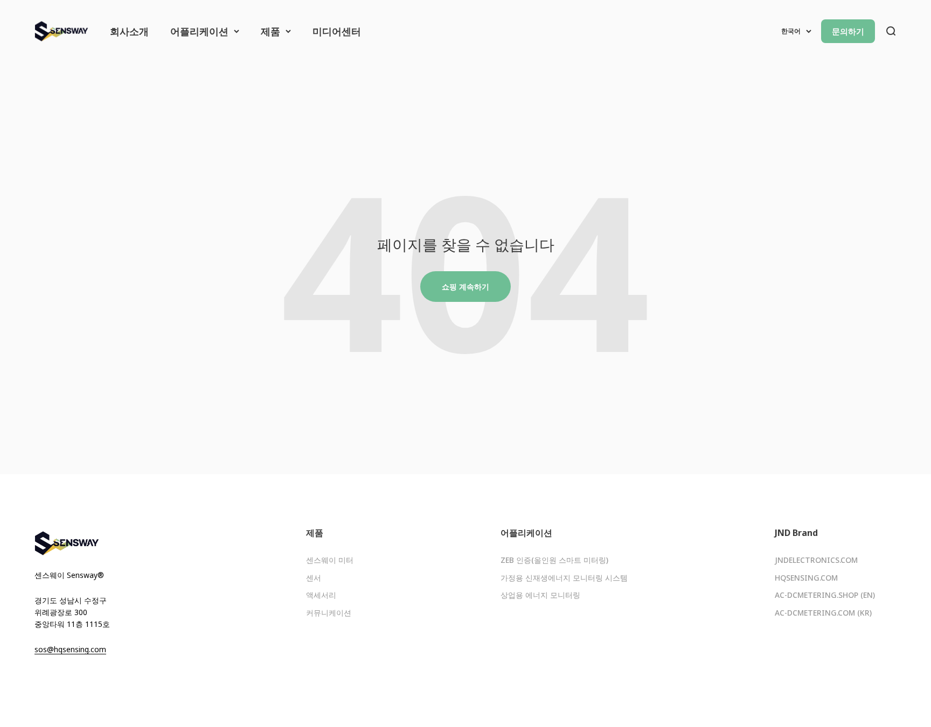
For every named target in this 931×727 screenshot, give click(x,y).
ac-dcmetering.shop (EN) (825, 595)
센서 (313, 578)
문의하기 (848, 31)
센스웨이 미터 (329, 560)
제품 (270, 31)
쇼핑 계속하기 (465, 286)
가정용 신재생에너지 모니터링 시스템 (564, 578)
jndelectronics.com (816, 560)
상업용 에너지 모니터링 (540, 595)
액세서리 (321, 595)
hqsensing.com (806, 578)
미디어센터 (336, 31)
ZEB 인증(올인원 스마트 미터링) (554, 560)
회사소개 (129, 31)
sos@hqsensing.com (70, 649)
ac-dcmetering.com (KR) (823, 613)
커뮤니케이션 (328, 613)
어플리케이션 (199, 31)
